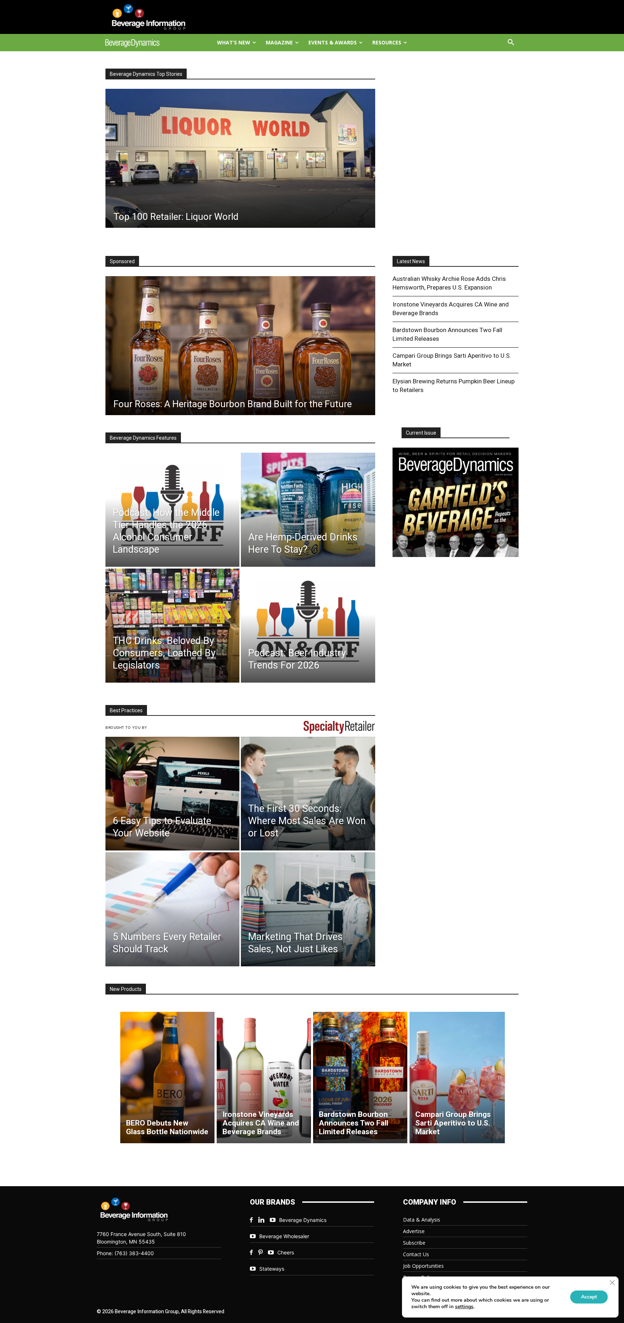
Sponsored (122, 261)
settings (464, 1307)
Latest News (411, 261)
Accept (589, 1296)
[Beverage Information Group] (155, 17)
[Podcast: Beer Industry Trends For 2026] (308, 626)
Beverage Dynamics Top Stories (146, 74)
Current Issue (421, 433)
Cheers (285, 1252)
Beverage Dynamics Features (143, 438)
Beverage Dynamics (302, 1220)
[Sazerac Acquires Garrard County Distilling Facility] (240, 158)
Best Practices (126, 710)
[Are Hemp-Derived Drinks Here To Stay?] (308, 510)
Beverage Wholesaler (284, 1236)
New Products (126, 989)
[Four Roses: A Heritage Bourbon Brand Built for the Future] (240, 345)
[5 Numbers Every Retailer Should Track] (172, 909)
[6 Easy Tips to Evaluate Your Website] (172, 794)
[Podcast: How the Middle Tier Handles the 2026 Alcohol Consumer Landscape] (172, 510)
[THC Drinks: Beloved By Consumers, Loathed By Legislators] (172, 626)
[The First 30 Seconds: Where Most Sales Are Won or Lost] (308, 794)
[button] (511, 42)
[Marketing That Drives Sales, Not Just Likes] (308, 909)
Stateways (271, 1269)
